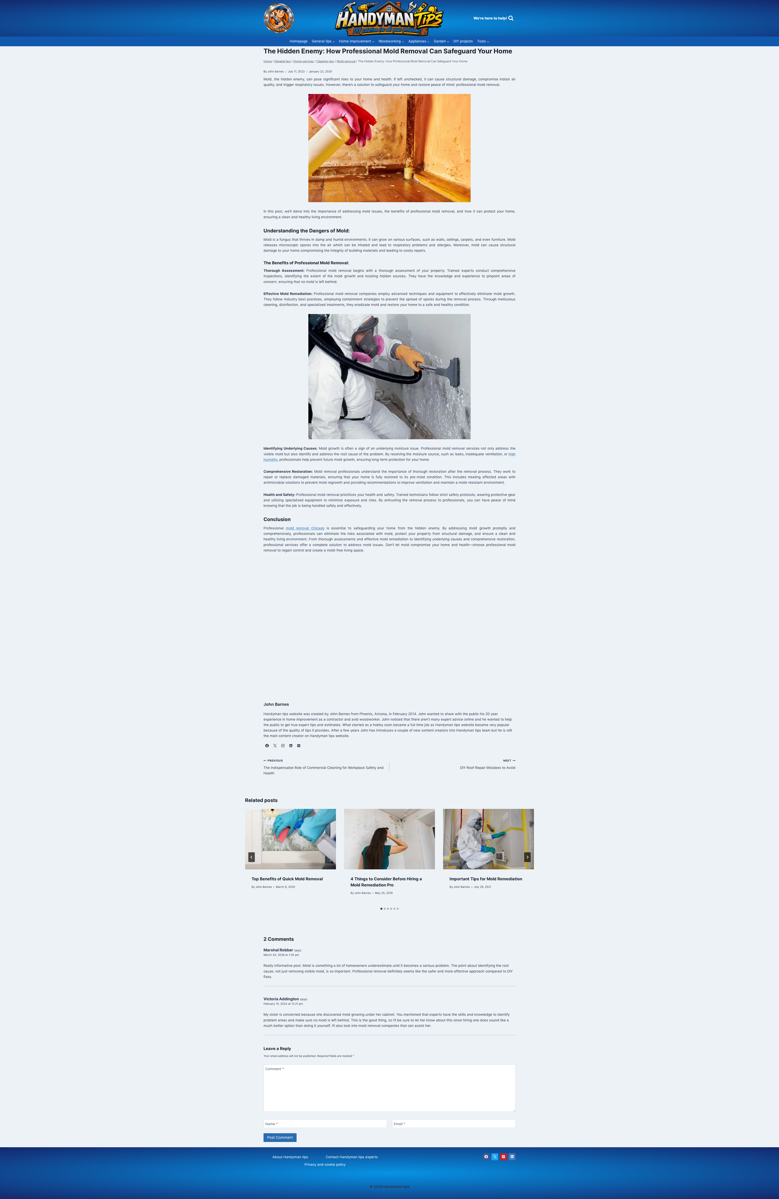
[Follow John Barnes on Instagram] (282, 745)
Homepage (299, 41)
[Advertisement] (385, 626)
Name (271, 1124)
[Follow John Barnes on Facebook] (267, 745)
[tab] (381, 909)
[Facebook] (486, 1156)
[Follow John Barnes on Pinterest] (298, 745)
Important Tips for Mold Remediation (486, 879)
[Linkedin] (512, 1156)
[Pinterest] (503, 1156)
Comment (274, 1069)
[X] (494, 1156)
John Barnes (264, 886)
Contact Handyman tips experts (352, 1157)
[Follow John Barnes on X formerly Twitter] (274, 745)
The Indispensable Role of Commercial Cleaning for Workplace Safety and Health (324, 767)
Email (399, 1124)
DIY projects (463, 41)
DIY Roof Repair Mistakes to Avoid (487, 764)
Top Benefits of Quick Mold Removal (287, 879)
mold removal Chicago (305, 528)
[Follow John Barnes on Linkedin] (290, 745)
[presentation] (290, 839)
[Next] (527, 857)
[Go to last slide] (251, 857)
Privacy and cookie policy (324, 1164)
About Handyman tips (290, 1157)
